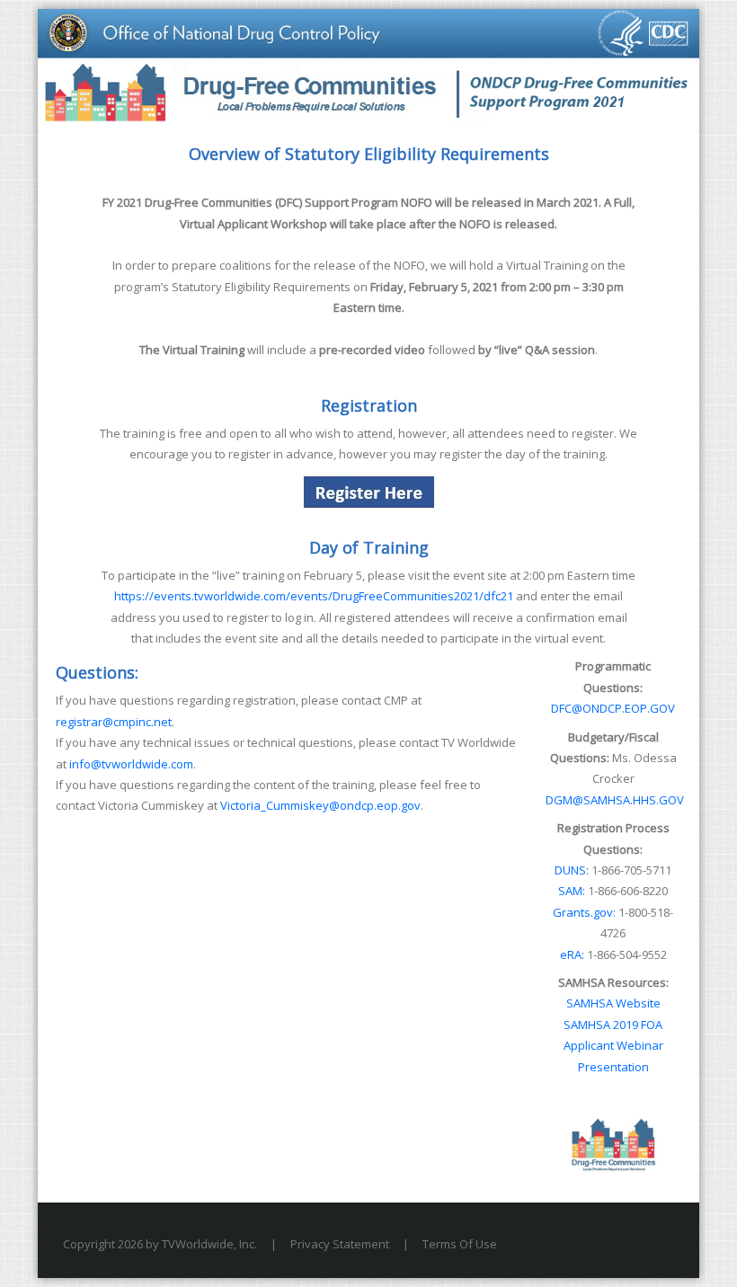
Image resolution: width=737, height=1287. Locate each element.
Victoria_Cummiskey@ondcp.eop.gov (320, 805)
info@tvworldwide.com (131, 764)
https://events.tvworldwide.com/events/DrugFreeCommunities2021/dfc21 (313, 596)
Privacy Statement (339, 1244)
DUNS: (572, 870)
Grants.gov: (584, 912)
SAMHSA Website (613, 1003)
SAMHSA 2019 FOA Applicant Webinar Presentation (613, 1045)
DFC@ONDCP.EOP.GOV (613, 708)
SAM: (571, 891)
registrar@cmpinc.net (114, 722)
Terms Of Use (459, 1244)
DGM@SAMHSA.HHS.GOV (615, 800)
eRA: (572, 954)
